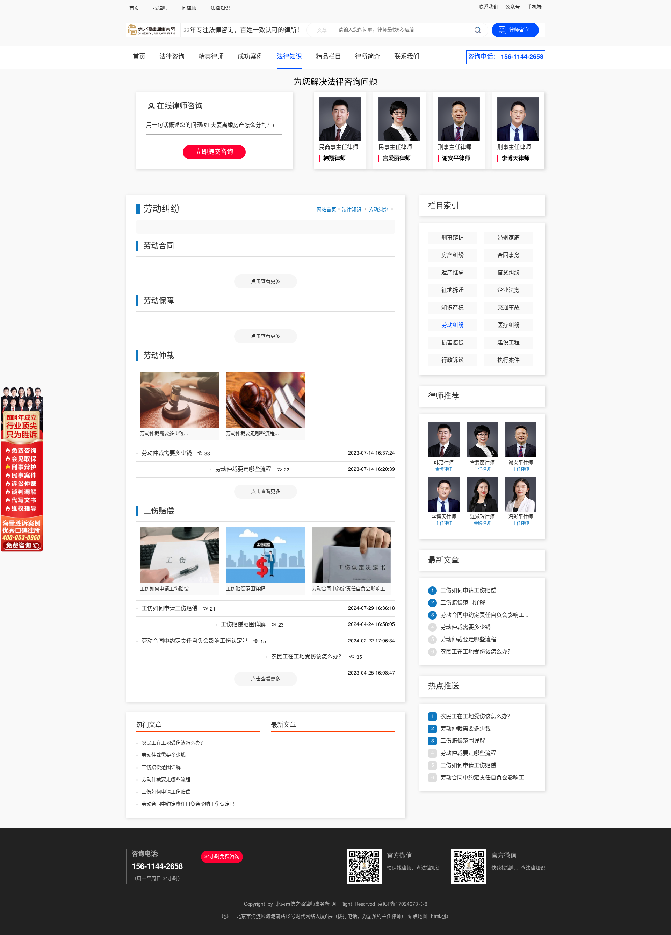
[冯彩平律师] (520, 494)
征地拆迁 (452, 290)
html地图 (440, 916)
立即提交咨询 (214, 152)
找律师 (160, 8)
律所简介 (367, 57)
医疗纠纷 (508, 325)
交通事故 (508, 308)
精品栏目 (328, 57)
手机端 (534, 7)
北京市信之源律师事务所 (303, 904)
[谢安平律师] (520, 439)
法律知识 (220, 8)
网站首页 (326, 209)
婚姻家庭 (508, 238)
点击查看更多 (265, 281)
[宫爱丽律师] (482, 439)
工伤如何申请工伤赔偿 (169, 608)
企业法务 (508, 290)
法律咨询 (172, 57)
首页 (134, 8)
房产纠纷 (452, 255)
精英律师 (211, 57)
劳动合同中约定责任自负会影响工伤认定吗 (195, 641)
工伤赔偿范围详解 (243, 624)
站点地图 (417, 916)
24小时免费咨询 (221, 856)
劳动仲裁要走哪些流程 (243, 469)
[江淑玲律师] (482, 494)
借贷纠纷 (508, 273)
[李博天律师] (444, 494)
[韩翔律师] (444, 439)
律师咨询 (519, 30)
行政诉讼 (452, 360)
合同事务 (508, 255)
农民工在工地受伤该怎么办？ (307, 656)
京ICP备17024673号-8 (402, 904)
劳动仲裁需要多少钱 (167, 453)
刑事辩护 (452, 238)
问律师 (189, 8)
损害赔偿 (452, 342)
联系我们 (488, 7)
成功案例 (250, 57)
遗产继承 (452, 273)
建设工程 (508, 342)
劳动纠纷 (378, 209)
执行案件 (508, 360)
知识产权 (452, 308)
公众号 (512, 7)
